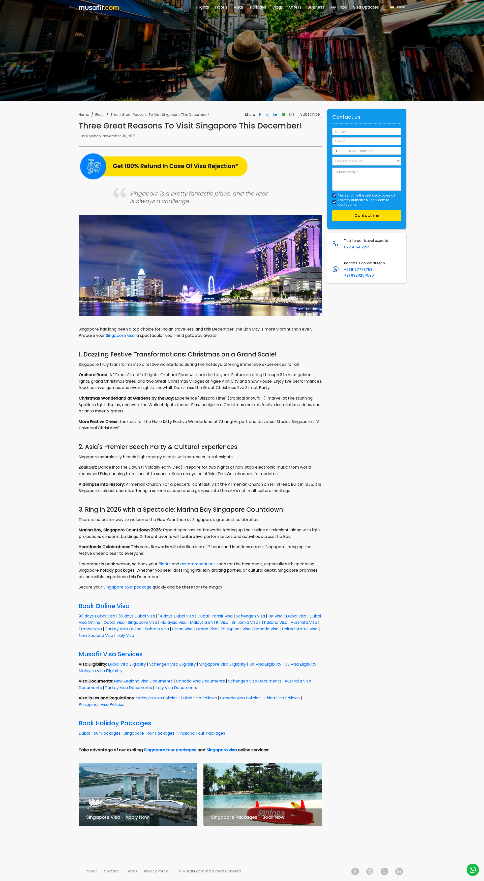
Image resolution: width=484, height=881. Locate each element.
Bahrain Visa (157, 629)
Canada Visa (266, 629)
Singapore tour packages (170, 750)
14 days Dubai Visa (176, 616)
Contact (111, 871)
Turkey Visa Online (123, 629)
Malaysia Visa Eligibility (101, 671)
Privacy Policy (156, 871)
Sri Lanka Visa (245, 622)
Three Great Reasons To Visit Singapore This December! (159, 114)
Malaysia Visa (173, 622)
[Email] (291, 114)
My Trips (338, 7)
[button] (366, 161)
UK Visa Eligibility (265, 664)
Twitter (384, 871)
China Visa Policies (282, 698)
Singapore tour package (127, 587)
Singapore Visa (142, 622)
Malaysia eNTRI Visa (209, 622)
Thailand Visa (274, 622)
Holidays (258, 7)
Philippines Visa (236, 629)
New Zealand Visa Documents (143, 681)
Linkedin (399, 871)
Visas (239, 7)
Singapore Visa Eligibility (222, 664)
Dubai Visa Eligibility (127, 664)
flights (165, 564)
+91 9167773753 (358, 269)
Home (84, 114)
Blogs (277, 7)
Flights (202, 7)
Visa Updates (366, 7)
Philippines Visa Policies (101, 704)
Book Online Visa (104, 606)
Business (316, 7)
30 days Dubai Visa (136, 616)
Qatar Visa (114, 622)
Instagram (370, 871)
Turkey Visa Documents (128, 688)
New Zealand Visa (96, 635)
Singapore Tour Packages (149, 733)
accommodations (198, 564)
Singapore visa (120, 335)
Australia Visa (304, 622)
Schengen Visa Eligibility (172, 664)
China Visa (182, 629)
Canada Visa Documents (200, 681)
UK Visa (275, 616)
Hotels (221, 7)
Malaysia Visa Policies (156, 698)
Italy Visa (125, 635)
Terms (131, 871)
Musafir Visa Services (111, 654)
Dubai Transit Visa (215, 616)
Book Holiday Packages (115, 723)
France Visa (90, 629)
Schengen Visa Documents (254, 681)
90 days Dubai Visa (97, 616)
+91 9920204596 (359, 275)
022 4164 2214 (357, 247)
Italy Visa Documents (176, 688)
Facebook (355, 871)
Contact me (366, 215)
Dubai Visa (296, 616)
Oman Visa (206, 629)
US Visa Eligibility (300, 664)
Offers (295, 7)
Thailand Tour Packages (201, 733)
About (91, 871)
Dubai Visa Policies (199, 698)
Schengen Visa (250, 616)
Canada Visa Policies (240, 698)
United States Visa (300, 629)
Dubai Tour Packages (99, 733)
